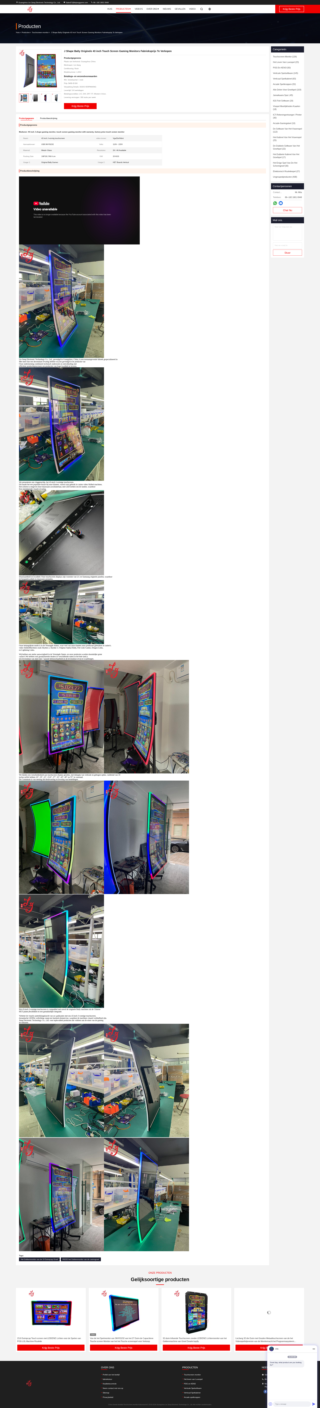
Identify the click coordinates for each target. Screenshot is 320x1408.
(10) (284, 123)
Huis (109, 9)
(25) (287, 138)
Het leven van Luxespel (193, 1379)
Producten (122, 9)
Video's (139, 9)
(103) (287, 90)
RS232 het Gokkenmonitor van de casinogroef (80, 1259)
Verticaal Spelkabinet (192, 1393)
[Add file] (270, 1404)
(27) (286, 171)
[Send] (314, 1404)
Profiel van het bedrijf (111, 1375)
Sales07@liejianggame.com (77, 3)
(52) (284, 84)
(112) (287, 130)
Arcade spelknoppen (192, 1397)
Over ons (151, 9)
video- (192, 9)
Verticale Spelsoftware (193, 1388)
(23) (286, 62)
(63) (284, 79)
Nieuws (167, 9)
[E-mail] (280, 203)
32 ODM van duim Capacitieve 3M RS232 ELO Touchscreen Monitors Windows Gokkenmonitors (193, 1339)
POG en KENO (190, 1384)
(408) (285, 177)
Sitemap (106, 1393)
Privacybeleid (108, 1397)
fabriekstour (107, 1379)
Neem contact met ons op (113, 1388)
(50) (282, 68)
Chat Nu (287, 210)
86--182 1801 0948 (101, 3)
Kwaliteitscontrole (109, 1384)
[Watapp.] (275, 203)
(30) (287, 116)
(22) (286, 147)
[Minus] (313, 1348)
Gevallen (180, 9)
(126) (285, 57)
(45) (283, 95)
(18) (286, 107)
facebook (265, 1391)
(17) (286, 155)
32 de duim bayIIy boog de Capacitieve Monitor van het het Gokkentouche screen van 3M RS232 (122, 1339)
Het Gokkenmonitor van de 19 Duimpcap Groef (39, 1259)
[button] (20, 1317)
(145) (285, 73)
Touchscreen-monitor (40, 32)
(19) (283, 101)
